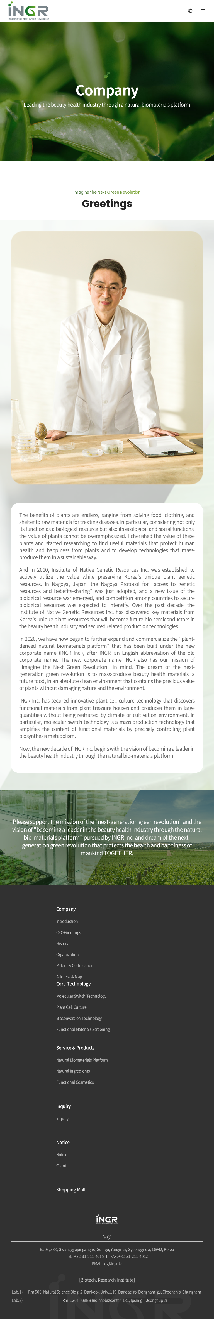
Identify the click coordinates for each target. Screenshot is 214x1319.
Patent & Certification (74, 965)
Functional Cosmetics (75, 1082)
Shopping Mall (71, 1189)
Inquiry (62, 1118)
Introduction (67, 921)
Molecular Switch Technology (81, 995)
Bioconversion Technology (79, 1018)
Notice (61, 1154)
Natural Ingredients (73, 1070)
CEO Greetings (68, 932)
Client (61, 1165)
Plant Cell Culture (71, 1007)
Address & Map (69, 976)
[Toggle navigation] (203, 11)
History (62, 943)
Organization (67, 954)
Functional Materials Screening (83, 1029)
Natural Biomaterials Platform (82, 1060)
